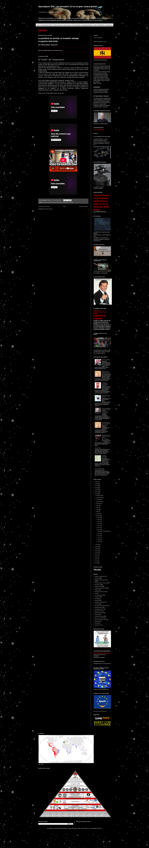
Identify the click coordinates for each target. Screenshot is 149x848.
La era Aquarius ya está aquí (101, 136)
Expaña (71, 202)
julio (97, 505)
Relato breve (98, 625)
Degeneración (46, 202)
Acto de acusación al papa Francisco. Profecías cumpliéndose (106, 410)
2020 (96, 493)
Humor (96, 598)
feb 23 (99, 523)
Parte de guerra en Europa (101, 582)
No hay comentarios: (57, 200)
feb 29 (99, 517)
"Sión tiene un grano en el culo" (106, 372)
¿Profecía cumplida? (104, 456)
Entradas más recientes (44, 206)
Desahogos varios (99, 609)
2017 (96, 551)
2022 (96, 489)
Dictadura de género (99, 591)
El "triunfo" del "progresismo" (51, 59)
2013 (96, 559)
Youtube (104, 41)
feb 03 (99, 541)
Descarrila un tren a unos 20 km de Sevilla (106, 436)
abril (97, 511)
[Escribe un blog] (66, 200)
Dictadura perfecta (66, 202)
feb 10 (99, 533)
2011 (96, 563)
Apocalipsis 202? (47, 25)
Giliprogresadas (87, 25)
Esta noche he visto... (100, 468)
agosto (98, 503)
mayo (97, 509)
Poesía (96, 623)
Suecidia (97, 614)
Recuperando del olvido (100, 619)
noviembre (98, 497)
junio (97, 507)
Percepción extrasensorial (101, 605)
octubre (98, 499)
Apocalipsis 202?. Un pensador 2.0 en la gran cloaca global (67, 6)
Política (96, 590)
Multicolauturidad (99, 612)
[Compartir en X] (67, 200)
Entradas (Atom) (49, 209)
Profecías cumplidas (99, 602)
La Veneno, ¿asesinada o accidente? (105, 384)
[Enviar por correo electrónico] (64, 200)
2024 (96, 485)
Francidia (97, 600)
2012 (96, 561)
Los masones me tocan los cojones (106, 423)
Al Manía (97, 604)
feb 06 (99, 539)
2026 (96, 481)
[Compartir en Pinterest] (71, 200)
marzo (97, 513)
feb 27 (99, 521)
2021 (96, 491)
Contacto (108, 25)
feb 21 (99, 525)
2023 (96, 487)
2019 (96, 546)
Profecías (97, 597)
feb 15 (99, 527)
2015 (96, 555)
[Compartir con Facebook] (69, 200)
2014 (96, 557)
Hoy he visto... (98, 448)
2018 (96, 549)
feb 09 (99, 535)
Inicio (38, 25)
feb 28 (99, 519)
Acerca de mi (67, 25)
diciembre (98, 495)
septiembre (99, 501)
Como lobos (77, 25)
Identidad (97, 621)
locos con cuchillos (99, 618)
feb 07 (99, 537)
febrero (98, 515)
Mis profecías (57, 25)
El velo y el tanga (106, 359)
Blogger (100, 828)
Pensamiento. (98, 611)
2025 (96, 483)
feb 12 (99, 529)
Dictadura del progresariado (55, 202)
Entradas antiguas (83, 206)
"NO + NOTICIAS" (99, 25)
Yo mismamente (98, 595)
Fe (95, 593)
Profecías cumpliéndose (100, 588)
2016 (96, 552)
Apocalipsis (97, 584)
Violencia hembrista (99, 616)
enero (97, 544)
